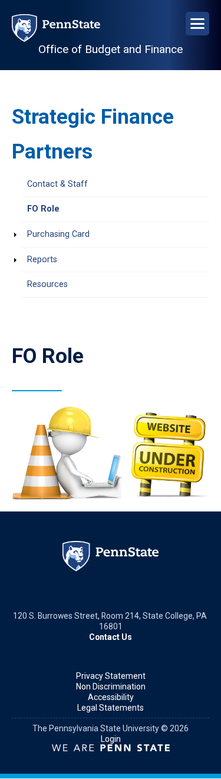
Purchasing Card (58, 234)
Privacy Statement (111, 676)
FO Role (43, 209)
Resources (47, 284)
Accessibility (111, 697)
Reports (42, 260)
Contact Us (110, 637)
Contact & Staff (57, 184)
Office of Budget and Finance (110, 49)
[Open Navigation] (197, 23)
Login (111, 739)
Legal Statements (110, 707)
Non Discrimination (111, 686)
